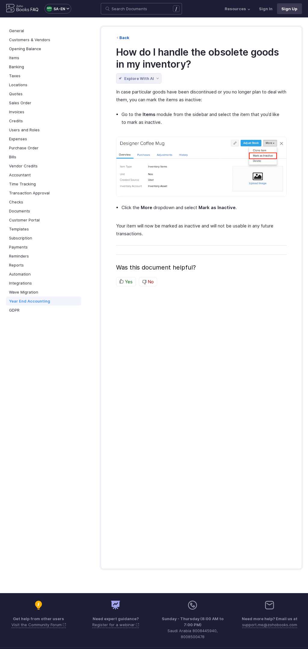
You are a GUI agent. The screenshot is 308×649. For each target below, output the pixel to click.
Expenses (18, 138)
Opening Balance (25, 48)
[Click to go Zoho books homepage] (17, 9)
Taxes (14, 75)
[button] (54, 9)
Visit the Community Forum (37, 624)
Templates (19, 229)
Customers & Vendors (29, 39)
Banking (16, 66)
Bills (12, 156)
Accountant (20, 174)
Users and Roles (24, 129)
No (150, 282)
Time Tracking (22, 183)
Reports (16, 265)
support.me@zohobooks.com (269, 624)
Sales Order (20, 102)
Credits (16, 120)
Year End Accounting (29, 301)
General (16, 30)
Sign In (266, 8)
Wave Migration (23, 292)
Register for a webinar (114, 624)
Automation (20, 274)
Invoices (16, 111)
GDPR (14, 310)
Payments (18, 247)
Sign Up (289, 8)
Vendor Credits (23, 165)
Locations (18, 84)
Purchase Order (23, 147)
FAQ (34, 9)
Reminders (19, 256)
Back (124, 37)
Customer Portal (24, 220)
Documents (19, 211)
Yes (128, 282)
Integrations (20, 283)
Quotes (16, 93)
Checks (16, 202)
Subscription (20, 238)
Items (14, 57)
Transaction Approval (29, 192)
